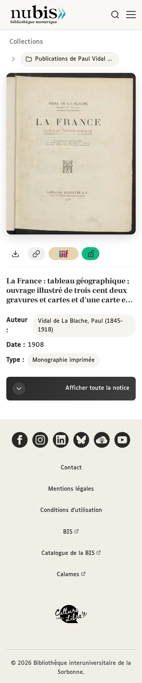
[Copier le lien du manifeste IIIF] (63, 253)
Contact (71, 468)
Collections (26, 42)
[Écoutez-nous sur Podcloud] (102, 440)
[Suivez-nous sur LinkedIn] (61, 440)
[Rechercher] (115, 14)
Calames (68, 574)
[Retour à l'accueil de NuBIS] (37, 14)
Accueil (102, 40)
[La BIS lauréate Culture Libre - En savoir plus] (71, 615)
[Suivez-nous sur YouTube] (122, 440)
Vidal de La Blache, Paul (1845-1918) (80, 325)
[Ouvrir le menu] (131, 14)
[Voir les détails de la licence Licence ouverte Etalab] (91, 253)
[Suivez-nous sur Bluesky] (81, 440)
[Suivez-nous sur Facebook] (20, 440)
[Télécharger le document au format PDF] (15, 253)
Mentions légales (71, 489)
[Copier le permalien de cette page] (37, 253)
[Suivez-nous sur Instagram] (40, 440)
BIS (68, 532)
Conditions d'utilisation (71, 510)
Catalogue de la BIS (68, 553)
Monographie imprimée (63, 360)
